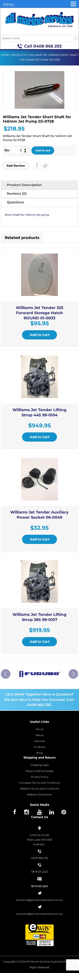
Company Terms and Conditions (39, 782)
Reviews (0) (16, 194)
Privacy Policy (39, 776)
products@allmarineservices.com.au (39, 913)
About (40, 735)
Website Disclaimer (39, 794)
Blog (39, 753)
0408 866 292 (47, 46)
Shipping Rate (39, 765)
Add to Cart (40, 335)
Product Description (24, 185)
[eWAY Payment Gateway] (39, 934)
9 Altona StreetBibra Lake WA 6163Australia (39, 839)
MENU (9, 4)
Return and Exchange (39, 771)
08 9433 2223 (39, 871)
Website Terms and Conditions (39, 788)
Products (19, 55)
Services (39, 741)
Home (5, 55)
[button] (73, 4)
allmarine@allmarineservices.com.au (39, 900)
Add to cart (43, 150)
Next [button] (73, 674)
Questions (15, 202)
